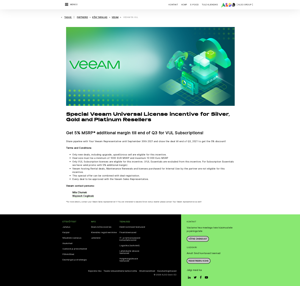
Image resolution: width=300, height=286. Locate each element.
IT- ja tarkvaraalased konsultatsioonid (130, 239)
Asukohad (67, 243)
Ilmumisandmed (147, 271)
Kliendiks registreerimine (104, 232)
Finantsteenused (128, 232)
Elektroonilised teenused (132, 227)
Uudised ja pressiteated (74, 249)
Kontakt (173, 4)
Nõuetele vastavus (71, 238)
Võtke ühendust (198, 239)
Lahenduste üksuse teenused (129, 252)
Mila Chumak (79, 192)
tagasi (68, 17)
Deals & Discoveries (101, 227)
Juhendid (95, 238)
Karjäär (66, 232)
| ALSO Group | (245, 4)
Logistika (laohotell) (130, 245)
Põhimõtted (68, 254)
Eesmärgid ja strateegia (74, 260)
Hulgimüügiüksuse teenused (129, 260)
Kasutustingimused (167, 271)
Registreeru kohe (199, 261)
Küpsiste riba (95, 271)
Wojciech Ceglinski (83, 195)
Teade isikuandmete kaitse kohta (120, 271)
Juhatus (66, 227)
